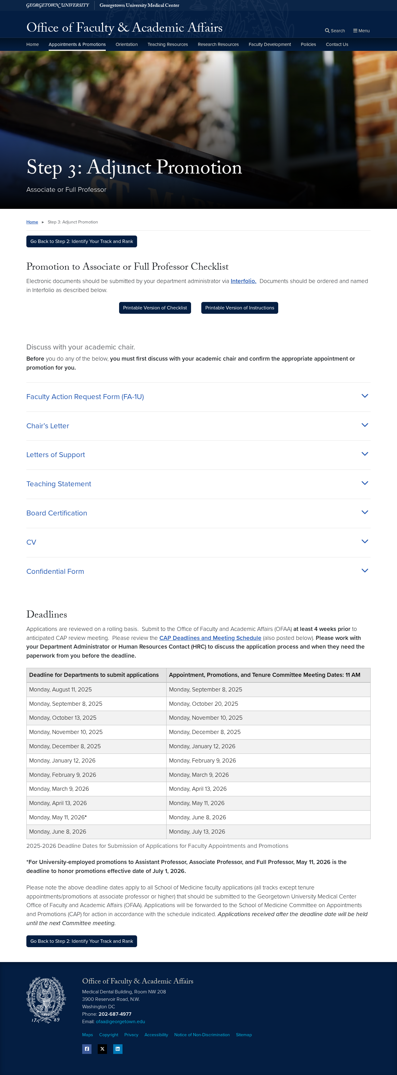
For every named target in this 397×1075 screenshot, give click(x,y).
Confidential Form (55, 571)
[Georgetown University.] (57, 5)
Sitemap (244, 1034)
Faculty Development (270, 44)
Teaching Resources (168, 44)
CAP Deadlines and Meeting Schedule (210, 637)
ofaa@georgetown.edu (120, 1022)
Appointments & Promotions (77, 44)
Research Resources (218, 44)
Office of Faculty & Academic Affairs (124, 30)
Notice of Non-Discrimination (202, 1034)
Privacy (131, 1034)
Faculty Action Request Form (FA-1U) (85, 397)
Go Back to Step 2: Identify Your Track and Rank (81, 241)
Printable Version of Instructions (239, 308)
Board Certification (56, 513)
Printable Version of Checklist (155, 308)
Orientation (127, 44)
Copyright (108, 1034)
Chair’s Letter (47, 426)
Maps (87, 1034)
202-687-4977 (115, 1014)
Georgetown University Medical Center (139, 6)
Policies (308, 44)
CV (31, 542)
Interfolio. (243, 281)
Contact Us (337, 44)
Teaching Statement (58, 484)
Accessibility (156, 1034)
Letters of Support (55, 455)
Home (32, 44)
